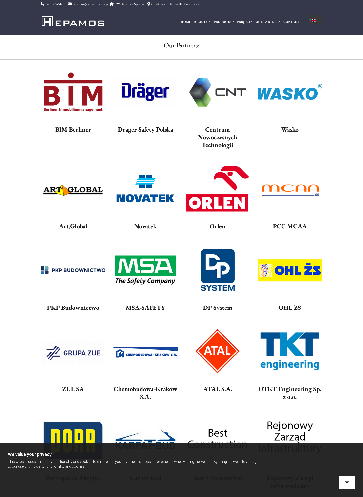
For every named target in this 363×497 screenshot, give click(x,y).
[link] (224, 21)
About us (202, 22)
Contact (291, 22)
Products (222, 22)
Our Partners (268, 22)
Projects (245, 22)
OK (347, 482)
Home (186, 22)
